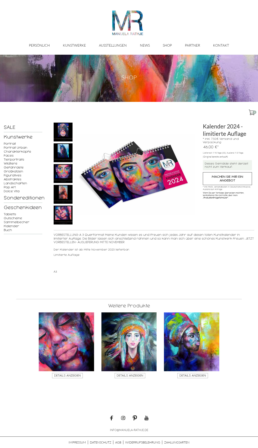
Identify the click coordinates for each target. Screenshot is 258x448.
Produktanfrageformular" (215, 198)
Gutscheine (13, 218)
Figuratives (12, 175)
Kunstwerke (74, 45)
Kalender (11, 226)
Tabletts (10, 214)
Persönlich (39, 45)
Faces (9, 155)
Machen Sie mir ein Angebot (227, 178)
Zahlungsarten (176, 442)
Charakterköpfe (17, 151)
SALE (9, 127)
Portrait (10, 143)
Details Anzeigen (67, 375)
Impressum (77, 442)
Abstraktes (12, 179)
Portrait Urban (15, 147)
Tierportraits (14, 159)
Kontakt (221, 45)
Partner (192, 45)
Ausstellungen (113, 45)
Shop (167, 45)
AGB (118, 442)
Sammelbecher (16, 222)
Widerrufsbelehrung (142, 442)
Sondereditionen (24, 198)
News (145, 45)
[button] (74, 45)
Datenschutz (100, 442)
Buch (8, 230)
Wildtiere (10, 163)
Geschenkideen (23, 207)
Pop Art (10, 187)
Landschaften (15, 183)
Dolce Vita (11, 191)
